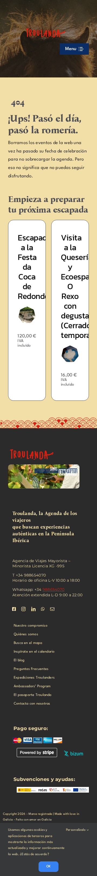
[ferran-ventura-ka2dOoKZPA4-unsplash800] (81, 309)
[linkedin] (33, 609)
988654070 (53, 589)
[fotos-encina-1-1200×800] (35, 447)
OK (48, 866)
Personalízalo (76, 830)
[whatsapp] (43, 609)
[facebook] (14, 609)
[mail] (52, 609)
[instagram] (23, 609)
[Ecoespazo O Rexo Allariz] (38, 348)
